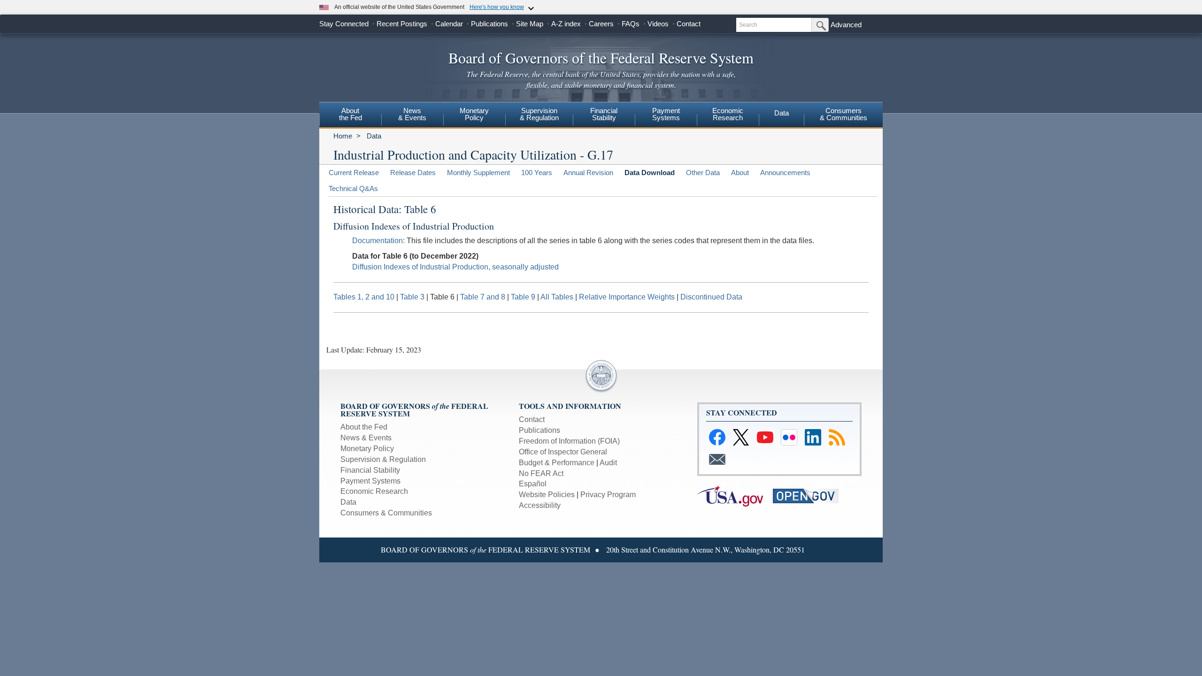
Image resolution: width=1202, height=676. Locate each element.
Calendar (449, 24)
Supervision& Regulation (539, 114)
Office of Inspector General (563, 452)
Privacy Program (608, 495)
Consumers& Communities (843, 114)
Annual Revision (588, 173)
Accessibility (540, 505)
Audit (608, 463)
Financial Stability (370, 470)
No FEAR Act (541, 473)
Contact (689, 24)
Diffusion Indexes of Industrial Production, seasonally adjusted (455, 267)
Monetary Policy (367, 449)
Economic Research (374, 491)
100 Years (536, 173)
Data (781, 113)
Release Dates (413, 173)
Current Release (354, 173)
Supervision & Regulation (383, 459)
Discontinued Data (711, 297)
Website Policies (547, 495)
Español (533, 484)
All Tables (556, 297)
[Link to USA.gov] (735, 495)
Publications (489, 24)
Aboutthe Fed (350, 114)
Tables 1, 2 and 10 (363, 297)
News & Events (412, 114)
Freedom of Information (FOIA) (569, 441)
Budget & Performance (556, 463)
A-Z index (566, 24)
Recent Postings (402, 24)
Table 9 (523, 297)
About (740, 173)
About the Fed (363, 427)
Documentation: (378, 241)
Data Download (649, 173)
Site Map (529, 24)
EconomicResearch (727, 114)
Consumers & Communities (386, 513)
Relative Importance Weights (627, 297)
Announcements (785, 173)
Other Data (703, 173)
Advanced (846, 25)
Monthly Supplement (478, 173)
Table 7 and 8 (482, 297)
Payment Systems (370, 481)
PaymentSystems (666, 114)
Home (342, 136)
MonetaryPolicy (474, 114)
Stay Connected (344, 24)
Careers (601, 24)
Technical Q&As (353, 188)
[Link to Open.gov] (810, 495)
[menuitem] (350, 115)
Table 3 (412, 297)
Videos (658, 24)
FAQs (631, 24)
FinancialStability (603, 114)
